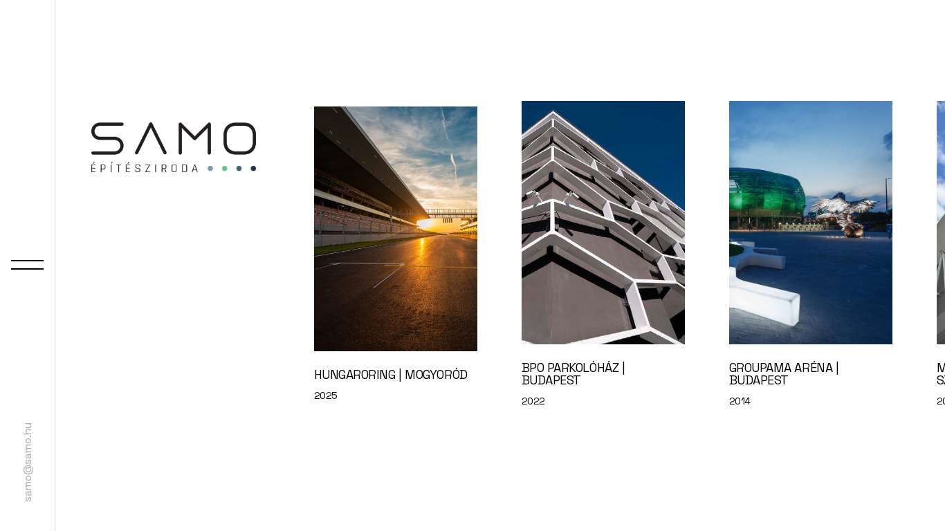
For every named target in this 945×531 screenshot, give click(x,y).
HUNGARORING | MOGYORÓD (391, 374)
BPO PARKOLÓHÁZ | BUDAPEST (573, 374)
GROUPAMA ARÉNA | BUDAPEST (784, 374)
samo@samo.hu (27, 462)
